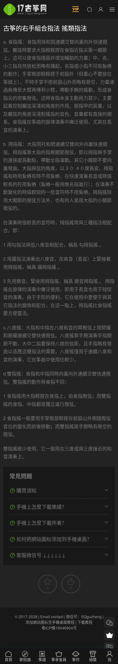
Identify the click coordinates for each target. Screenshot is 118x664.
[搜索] (89, 9)
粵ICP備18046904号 (59, 627)
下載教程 (85, 622)
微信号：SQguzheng (84, 616)
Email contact (51, 616)
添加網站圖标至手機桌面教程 (50, 622)
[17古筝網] (25, 9)
